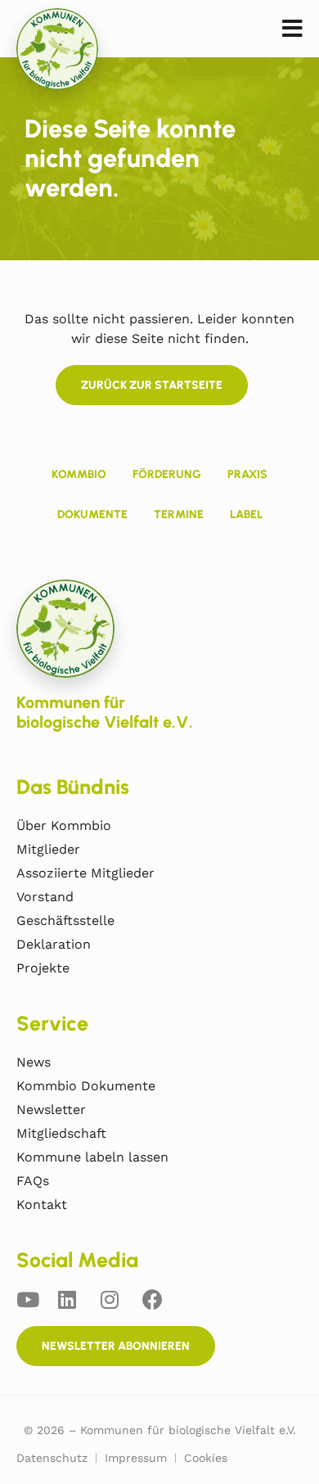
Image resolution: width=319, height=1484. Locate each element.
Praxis (247, 474)
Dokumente (92, 514)
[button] (292, 29)
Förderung (167, 474)
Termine (179, 514)
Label (246, 514)
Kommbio (79, 474)
